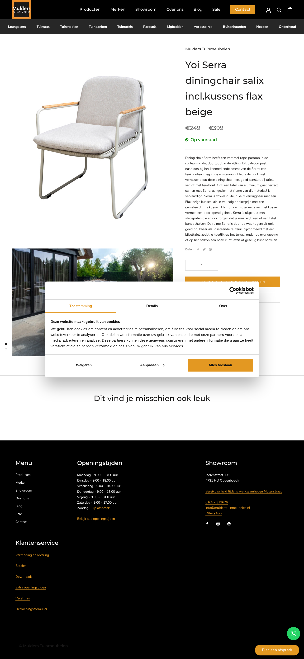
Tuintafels (125, 26)
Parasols (150, 26)
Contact (243, 9)
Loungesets (17, 26)
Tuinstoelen (69, 26)
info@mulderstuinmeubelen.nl (227, 508)
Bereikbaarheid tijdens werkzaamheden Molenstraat (243, 491)
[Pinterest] (210, 249)
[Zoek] (279, 9)
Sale (216, 9)
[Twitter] (204, 249)
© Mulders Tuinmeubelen (43, 646)
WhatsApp (213, 513)
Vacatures (22, 598)
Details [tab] (152, 306)
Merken (117, 9)
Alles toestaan (220, 365)
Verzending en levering (32, 555)
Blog (198, 9)
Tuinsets (43, 26)
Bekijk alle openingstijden (96, 518)
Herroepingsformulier (31, 609)
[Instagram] (218, 523)
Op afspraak (101, 508)
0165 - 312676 (216, 502)
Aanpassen (149, 365)
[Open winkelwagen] (290, 9)
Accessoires (203, 26)
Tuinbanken (98, 26)
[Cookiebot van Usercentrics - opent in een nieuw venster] (233, 290)
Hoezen (262, 26)
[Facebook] (198, 249)
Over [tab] (223, 306)
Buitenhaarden (234, 26)
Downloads (24, 576)
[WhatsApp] (293, 633)
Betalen (21, 565)
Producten (90, 9)
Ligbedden (175, 26)
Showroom (146, 9)
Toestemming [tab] (80, 306)
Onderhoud (287, 26)
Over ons (175, 9)
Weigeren (84, 365)
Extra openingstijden (30, 587)
